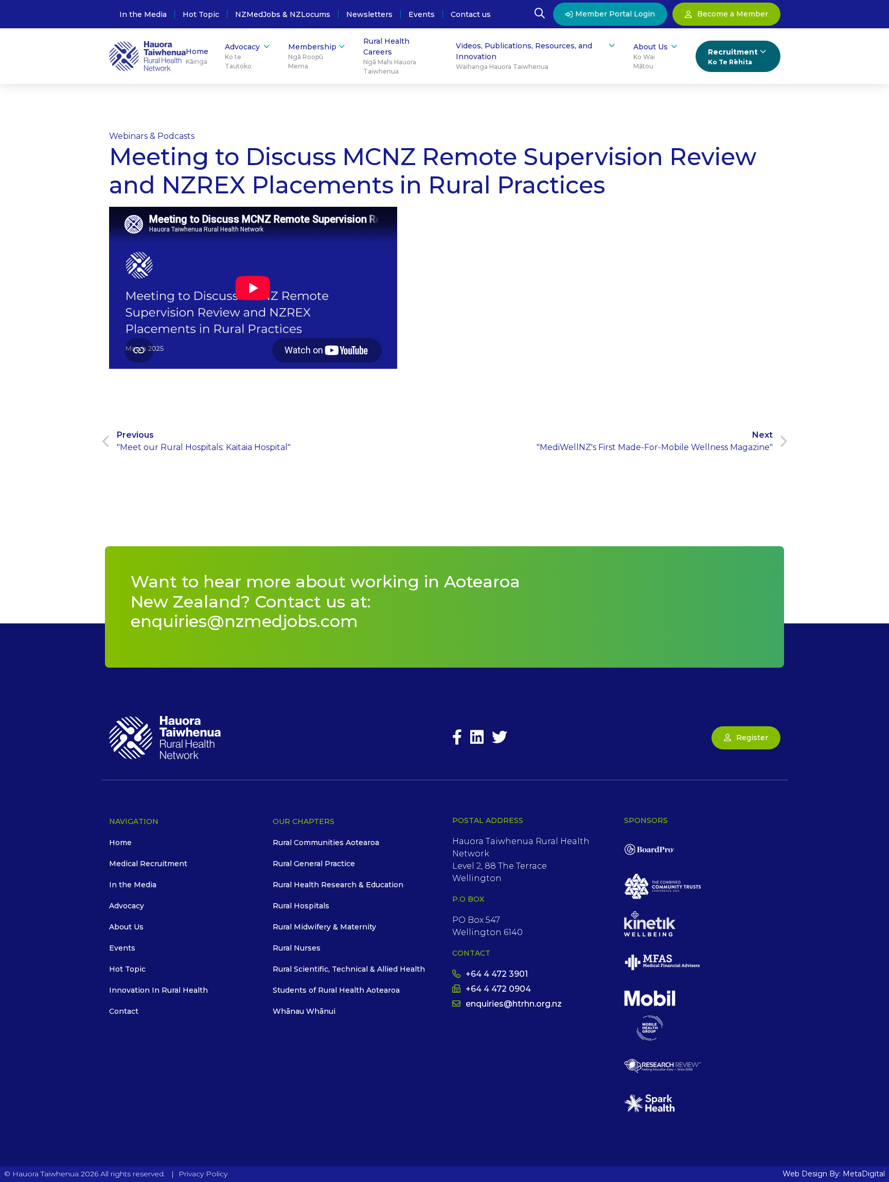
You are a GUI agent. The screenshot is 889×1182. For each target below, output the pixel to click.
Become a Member (732, 14)
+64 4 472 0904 (498, 989)
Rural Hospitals (301, 905)
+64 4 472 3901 (497, 974)
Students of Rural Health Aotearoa (336, 990)
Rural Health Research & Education (338, 884)
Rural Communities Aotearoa (326, 842)
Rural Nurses (297, 948)
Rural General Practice (314, 863)
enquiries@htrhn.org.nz (514, 1004)
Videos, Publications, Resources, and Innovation (524, 55)
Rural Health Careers (389, 56)
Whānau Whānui (304, 1011)
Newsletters (369, 14)
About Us (650, 56)
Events (421, 14)
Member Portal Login (615, 14)
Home (197, 56)
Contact (123, 1011)
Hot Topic (201, 14)
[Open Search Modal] (539, 14)
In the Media (143, 14)
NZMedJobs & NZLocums (282, 14)
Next (655, 441)
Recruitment (733, 56)
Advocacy (242, 56)
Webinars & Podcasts (151, 136)
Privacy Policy (203, 1173)
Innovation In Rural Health (158, 990)
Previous (204, 441)
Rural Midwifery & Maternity (324, 927)
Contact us (471, 14)
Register (752, 737)
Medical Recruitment (148, 863)
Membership (312, 56)
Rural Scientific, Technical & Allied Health (349, 969)
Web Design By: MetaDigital (834, 1173)
